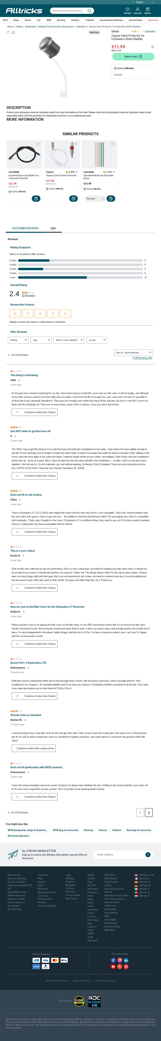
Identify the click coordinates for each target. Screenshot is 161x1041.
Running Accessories (139, 830)
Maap (90, 899)
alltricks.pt (144, 892)
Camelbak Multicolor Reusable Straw (98, 177)
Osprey (115, 31)
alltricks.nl (144, 896)
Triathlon (89, 20)
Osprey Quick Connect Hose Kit (61, 175)
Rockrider (92, 909)
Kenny (90, 902)
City (39, 20)
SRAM (90, 933)
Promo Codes (73, 895)
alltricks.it (144, 889)
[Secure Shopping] (50, 963)
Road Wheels (111, 913)
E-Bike (108, 885)
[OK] (147, 854)
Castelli (91, 878)
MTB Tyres (110, 875)
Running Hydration (18, 835)
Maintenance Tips (47, 892)
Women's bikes (112, 902)
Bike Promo (72, 898)
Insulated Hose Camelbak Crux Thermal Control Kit (24, 177)
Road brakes (111, 923)
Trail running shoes (115, 899)
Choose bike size (16, 902)
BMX (49, 20)
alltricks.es (144, 882)
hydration (81, 26)
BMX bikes (110, 930)
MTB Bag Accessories (66, 830)
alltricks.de (145, 885)
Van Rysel (92, 940)
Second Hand (135, 20)
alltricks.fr (144, 878)
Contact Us (43, 875)
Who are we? (14, 875)
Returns (42, 882)
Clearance (153, 20)
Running (61, 20)
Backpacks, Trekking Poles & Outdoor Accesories (49, 26)
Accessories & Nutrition (111, 20)
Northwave (92, 889)
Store (40, 885)
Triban (90, 913)
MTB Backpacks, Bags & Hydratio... (28, 830)
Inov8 (90, 896)
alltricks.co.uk (146, 875)
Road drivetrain (113, 926)
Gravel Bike (110, 919)
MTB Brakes (111, 909)
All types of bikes (16, 899)
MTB (5, 20)
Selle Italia (92, 920)
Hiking (19, 26)
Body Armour (111, 882)
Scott (90, 937)
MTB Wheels (111, 878)
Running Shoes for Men (117, 895)
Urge (89, 882)
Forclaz (91, 916)
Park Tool (92, 892)
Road (16, 20)
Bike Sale (70, 891)
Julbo (90, 906)
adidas (91, 875)
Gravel (28, 20)
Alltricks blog (14, 909)
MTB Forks (110, 906)
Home (10, 26)
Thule (90, 930)
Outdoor (75, 20)
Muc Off (91, 885)
